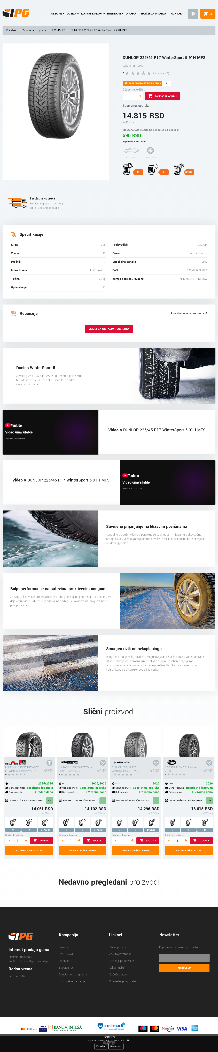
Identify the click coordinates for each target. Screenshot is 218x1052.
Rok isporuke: (16, 792)
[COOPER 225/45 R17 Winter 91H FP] (188, 742)
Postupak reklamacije (72, 981)
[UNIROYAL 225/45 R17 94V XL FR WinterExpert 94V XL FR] (29, 742)
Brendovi (114, 13)
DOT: (11, 783)
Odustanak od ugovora (73, 974)
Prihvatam (101, 1046)
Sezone (56, 13)
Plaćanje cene (117, 947)
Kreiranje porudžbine (121, 961)
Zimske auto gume (34, 30)
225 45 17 (58, 30)
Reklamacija (116, 968)
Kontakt (177, 13)
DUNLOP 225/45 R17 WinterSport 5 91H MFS (99, 30)
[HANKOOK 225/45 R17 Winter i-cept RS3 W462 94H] (82, 742)
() (209, 13)
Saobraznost (67, 968)
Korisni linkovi (91, 13)
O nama (131, 13)
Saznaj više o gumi (29, 850)
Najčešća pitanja (153, 13)
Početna (11, 30)
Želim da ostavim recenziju (109, 328)
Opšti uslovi (66, 954)
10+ (49, 800)
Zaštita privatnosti (120, 954)
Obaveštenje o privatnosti (124, 981)
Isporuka (64, 961)
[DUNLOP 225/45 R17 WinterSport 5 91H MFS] (135, 742)
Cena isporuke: (17, 787)
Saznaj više (116, 1046)
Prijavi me (184, 968)
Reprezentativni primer (134, 141)
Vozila (71, 13)
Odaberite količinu (134, 90)
